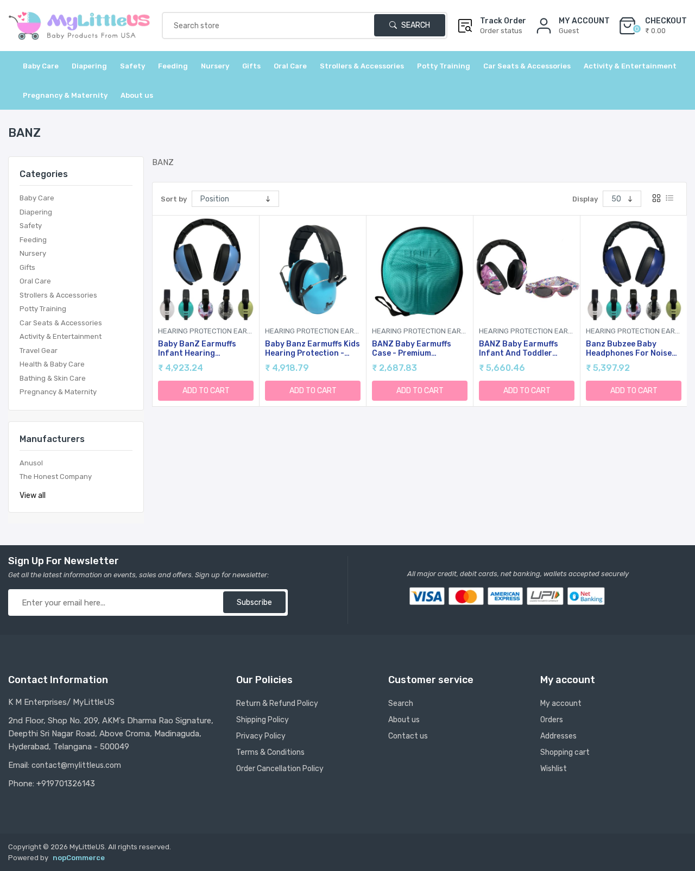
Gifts (27, 267)
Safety (31, 226)
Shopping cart (565, 752)
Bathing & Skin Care (53, 378)
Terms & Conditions (270, 752)
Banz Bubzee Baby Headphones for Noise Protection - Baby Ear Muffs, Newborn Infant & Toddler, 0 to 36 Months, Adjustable (633, 349)
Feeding (33, 240)
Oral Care (35, 281)
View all (33, 495)
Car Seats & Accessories (61, 323)
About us (137, 95)
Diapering (36, 212)
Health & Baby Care (52, 364)
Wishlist (553, 768)
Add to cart (206, 390)
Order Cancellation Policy (280, 768)
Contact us (408, 736)
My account (561, 703)
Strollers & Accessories (58, 295)
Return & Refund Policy (277, 703)
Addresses (558, 736)
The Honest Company (56, 476)
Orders (551, 719)
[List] (669, 199)
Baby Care (37, 198)
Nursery (33, 253)
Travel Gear (39, 350)
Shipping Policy (262, 719)
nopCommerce (79, 858)
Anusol (31, 463)
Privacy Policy (261, 736)
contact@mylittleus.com (76, 765)
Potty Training (43, 309)
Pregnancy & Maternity (58, 392)
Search (415, 25)
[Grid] (656, 199)
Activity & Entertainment (61, 336)
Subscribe (254, 602)
